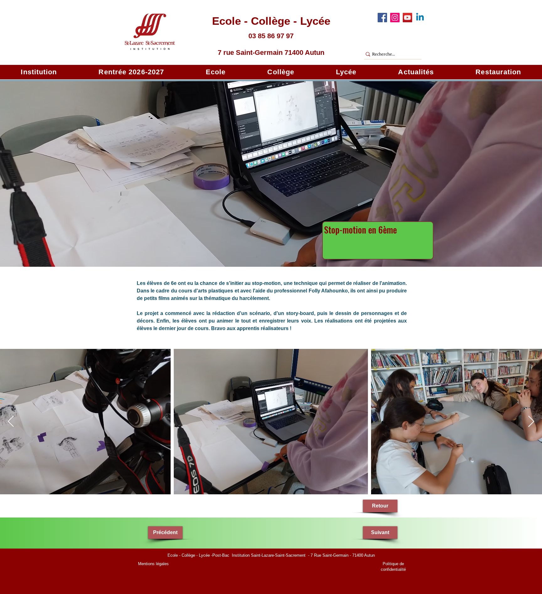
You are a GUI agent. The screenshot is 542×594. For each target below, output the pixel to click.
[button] (39, 72)
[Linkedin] (420, 17)
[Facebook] (382, 17)
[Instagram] (395, 17)
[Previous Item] (10, 422)
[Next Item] (531, 422)
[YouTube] (407, 17)
